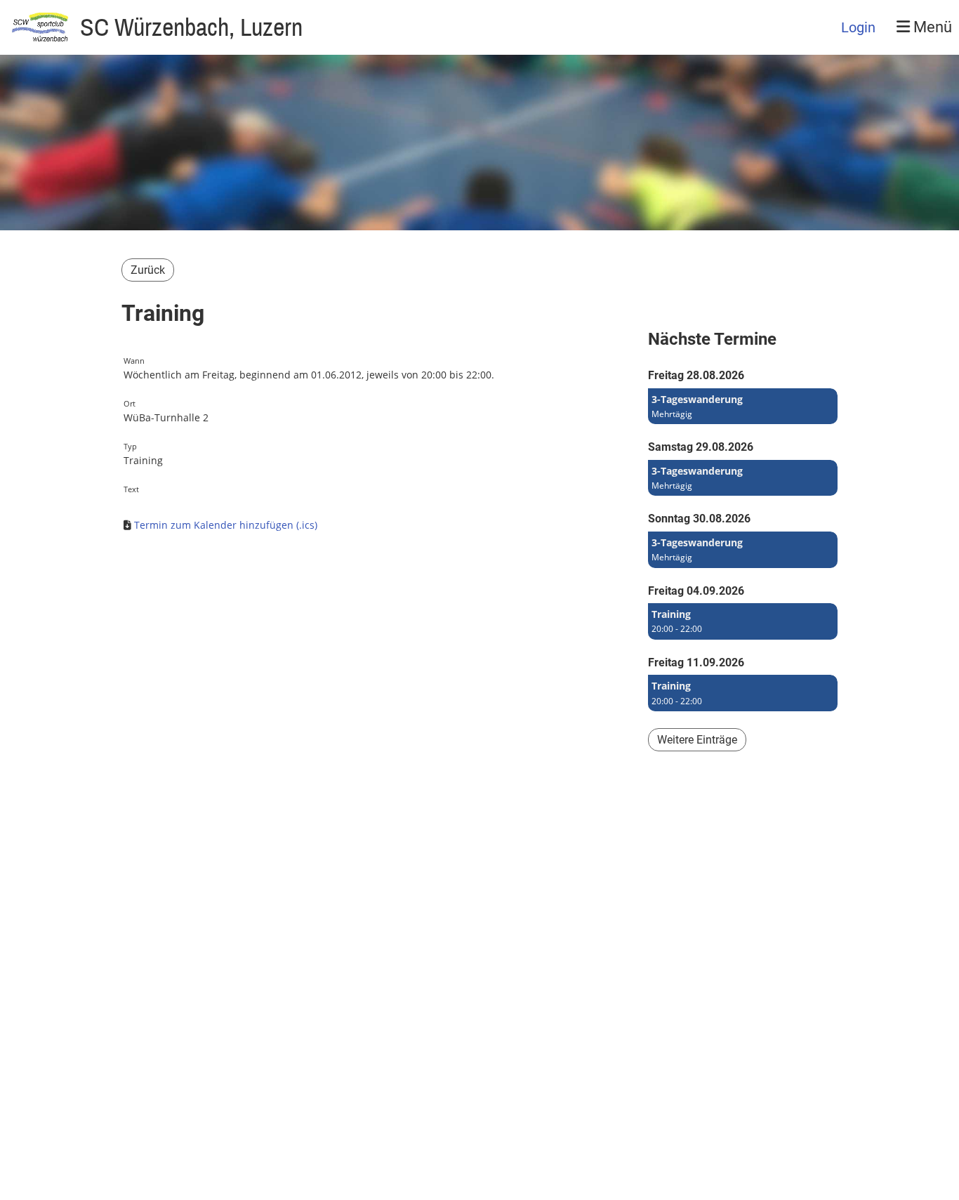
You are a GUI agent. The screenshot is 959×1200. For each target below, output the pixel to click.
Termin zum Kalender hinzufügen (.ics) (225, 525)
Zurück (148, 270)
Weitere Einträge (697, 739)
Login (858, 27)
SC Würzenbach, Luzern (191, 27)
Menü (931, 27)
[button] (743, 406)
